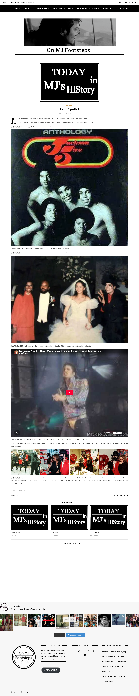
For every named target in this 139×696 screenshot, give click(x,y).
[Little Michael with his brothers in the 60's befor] (20, 620)
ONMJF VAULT (108, 9)
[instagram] (120, 3)
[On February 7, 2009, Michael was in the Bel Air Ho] (90, 620)
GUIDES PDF (123, 9)
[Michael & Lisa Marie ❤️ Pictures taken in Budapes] (34, 620)
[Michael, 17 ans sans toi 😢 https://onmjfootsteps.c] (104, 620)
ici (24, 483)
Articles (23, 3)
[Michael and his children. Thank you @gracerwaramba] (6, 622)
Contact (31, 3)
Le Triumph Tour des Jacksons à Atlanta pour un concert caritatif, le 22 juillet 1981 (114, 666)
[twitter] (126, 3)
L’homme (27, 9)
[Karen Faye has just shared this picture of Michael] (62, 621)
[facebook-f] (123, 3)
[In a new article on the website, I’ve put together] (76, 620)
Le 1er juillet (15, 532)
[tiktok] (135, 3)
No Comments (75, 113)
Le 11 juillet (55, 532)
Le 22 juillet (94, 532)
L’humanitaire (42, 9)
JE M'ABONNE (50, 670)
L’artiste (14, 9)
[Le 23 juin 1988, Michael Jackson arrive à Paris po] (118, 619)
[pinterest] (129, 3)
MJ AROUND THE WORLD (62, 9)
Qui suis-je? (14, 3)
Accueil (6, 3)
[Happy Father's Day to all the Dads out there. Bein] (132, 620)
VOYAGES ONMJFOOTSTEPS (87, 9)
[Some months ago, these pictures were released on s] (48, 620)
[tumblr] (132, 3)
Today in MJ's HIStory (19, 490)
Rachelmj (16, 495)
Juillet (69, 105)
